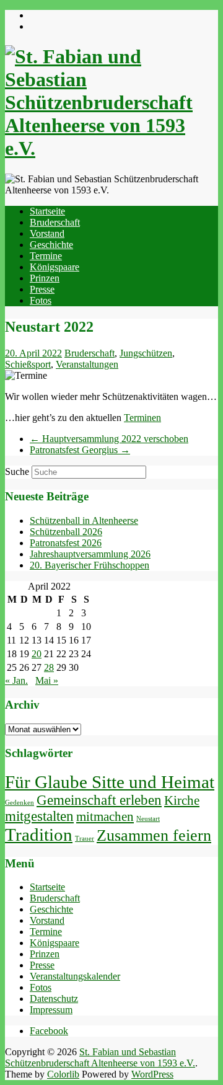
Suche (17, 471)
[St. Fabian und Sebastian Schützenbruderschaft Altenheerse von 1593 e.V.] (111, 148)
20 (37, 654)
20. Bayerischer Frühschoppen (89, 565)
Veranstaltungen (87, 364)
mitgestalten (39, 816)
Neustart (148, 818)
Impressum (51, 1009)
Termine (46, 255)
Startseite (47, 211)
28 (49, 667)
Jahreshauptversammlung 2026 (90, 554)
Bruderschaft (55, 222)
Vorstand (47, 233)
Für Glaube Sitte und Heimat (109, 782)
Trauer (84, 838)
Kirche (181, 800)
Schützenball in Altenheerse (84, 520)
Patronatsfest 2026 (66, 543)
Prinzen (44, 278)
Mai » (46, 680)
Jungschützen (146, 353)
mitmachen (105, 816)
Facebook (49, 1030)
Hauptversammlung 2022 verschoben (109, 438)
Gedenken (19, 802)
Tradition (38, 834)
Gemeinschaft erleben (99, 800)
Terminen (142, 417)
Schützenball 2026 (66, 531)
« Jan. (16, 680)
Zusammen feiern (154, 835)
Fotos (40, 300)
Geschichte (51, 244)
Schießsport (28, 364)
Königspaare (54, 267)
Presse (42, 289)
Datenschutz (54, 998)
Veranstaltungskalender (75, 976)
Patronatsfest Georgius (80, 450)
